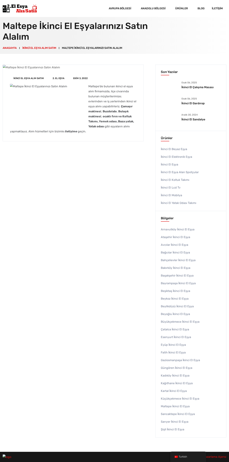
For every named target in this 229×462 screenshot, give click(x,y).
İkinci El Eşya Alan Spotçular (180, 172)
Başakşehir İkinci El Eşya (177, 275)
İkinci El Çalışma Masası (197, 87)
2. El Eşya (58, 78)
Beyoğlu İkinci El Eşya (175, 314)
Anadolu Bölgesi (153, 8)
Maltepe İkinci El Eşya (175, 406)
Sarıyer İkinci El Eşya (174, 421)
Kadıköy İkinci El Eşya (175, 375)
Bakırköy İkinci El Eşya (175, 268)
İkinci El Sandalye (193, 119)
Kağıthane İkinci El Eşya (177, 383)
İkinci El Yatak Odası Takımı (178, 203)
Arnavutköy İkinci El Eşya (177, 229)
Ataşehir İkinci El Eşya (175, 237)
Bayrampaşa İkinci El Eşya (178, 283)
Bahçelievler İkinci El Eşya (178, 260)
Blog (201, 8)
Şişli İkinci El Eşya (172, 429)
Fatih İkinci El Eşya (173, 352)
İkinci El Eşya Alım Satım (28, 78)
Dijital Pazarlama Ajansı (210, 456)
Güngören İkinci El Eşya (176, 368)
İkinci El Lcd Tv (171, 187)
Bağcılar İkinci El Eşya (175, 252)
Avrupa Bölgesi (120, 8)
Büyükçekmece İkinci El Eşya (180, 321)
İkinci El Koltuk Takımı (175, 180)
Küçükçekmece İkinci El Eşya (180, 398)
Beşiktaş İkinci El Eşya (175, 291)
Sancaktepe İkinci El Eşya (178, 414)
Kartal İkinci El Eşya (174, 391)
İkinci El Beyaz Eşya (174, 149)
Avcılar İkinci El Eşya (174, 244)
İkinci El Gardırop (193, 103)
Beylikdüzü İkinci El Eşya (177, 306)
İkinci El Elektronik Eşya (176, 156)
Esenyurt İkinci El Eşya (176, 337)
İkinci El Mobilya (171, 195)
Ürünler (181, 8)
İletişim (217, 8)
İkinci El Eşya (169, 164)
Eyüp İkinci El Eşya (173, 344)
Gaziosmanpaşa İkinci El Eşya (180, 360)
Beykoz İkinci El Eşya (175, 298)
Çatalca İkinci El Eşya (175, 329)
